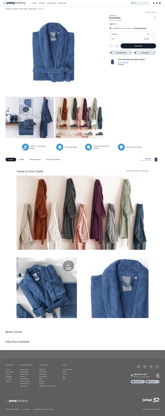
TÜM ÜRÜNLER (9, 365)
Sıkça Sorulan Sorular (68, 369)
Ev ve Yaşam (9, 379)
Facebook (150, 366)
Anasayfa (8, 9)
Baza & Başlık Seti (24, 371)
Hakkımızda (42, 369)
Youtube (157, 366)
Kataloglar (41, 383)
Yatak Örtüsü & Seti (24, 383)
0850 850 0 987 (140, 374)
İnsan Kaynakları (43, 376)
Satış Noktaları (42, 374)
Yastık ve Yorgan (9, 371)
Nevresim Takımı (24, 369)
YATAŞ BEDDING (43, 365)
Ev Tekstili (15, 9)
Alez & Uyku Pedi (24, 379)
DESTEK (65, 365)
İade (64, 376)
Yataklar (7, 369)
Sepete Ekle (138, 46)
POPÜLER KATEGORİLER (26, 365)
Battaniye (22, 376)
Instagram (138, 366)
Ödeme (64, 371)
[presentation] (82, 208)
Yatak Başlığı (9, 376)
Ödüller (41, 379)
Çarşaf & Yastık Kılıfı (25, 381)
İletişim (64, 379)
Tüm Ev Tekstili (23, 9)
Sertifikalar (41, 381)
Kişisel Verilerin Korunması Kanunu (47, 386)
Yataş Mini (8, 381)
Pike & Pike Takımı (24, 374)
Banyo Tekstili (32, 9)
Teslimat (65, 374)
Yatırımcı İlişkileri (43, 371)
